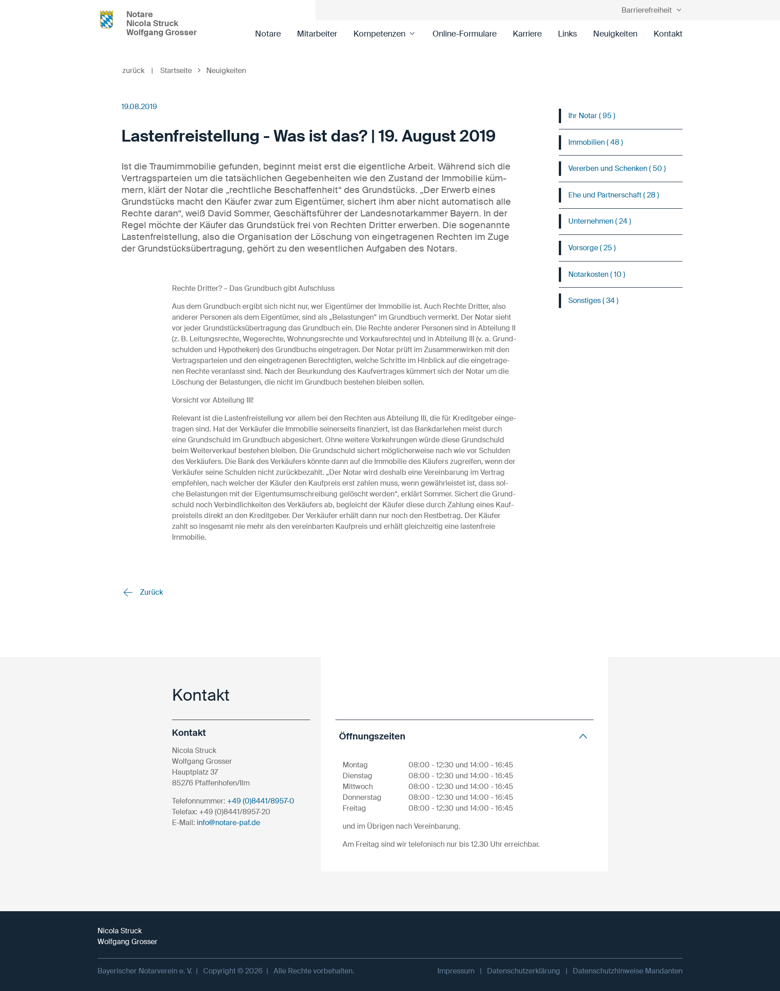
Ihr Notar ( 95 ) (591, 115)
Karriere (527, 33)
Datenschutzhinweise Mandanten (627, 971)
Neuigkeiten (615, 33)
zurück (137, 70)
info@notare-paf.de (228, 822)
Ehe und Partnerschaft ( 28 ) (613, 195)
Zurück (150, 592)
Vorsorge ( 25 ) (592, 247)
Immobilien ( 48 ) (595, 142)
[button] (464, 736)
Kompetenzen (379, 33)
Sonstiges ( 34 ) (593, 300)
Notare (268, 33)
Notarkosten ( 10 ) (596, 274)
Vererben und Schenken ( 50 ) (617, 168)
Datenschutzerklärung (523, 971)
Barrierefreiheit (647, 10)
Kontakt (668, 33)
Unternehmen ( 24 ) (599, 221)
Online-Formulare (464, 33)
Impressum (455, 971)
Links (567, 33)
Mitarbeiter (317, 33)
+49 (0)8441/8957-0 (260, 801)
